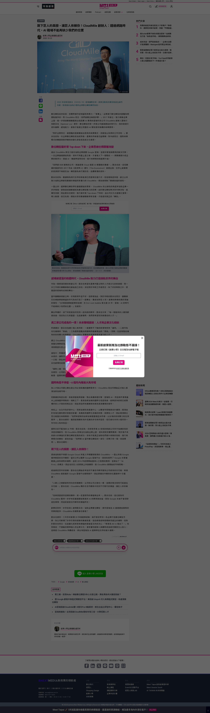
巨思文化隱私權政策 (122, 368)
